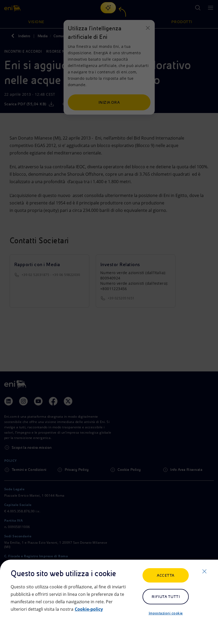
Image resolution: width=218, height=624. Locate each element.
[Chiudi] (204, 571)
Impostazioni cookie (166, 613)
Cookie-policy (89, 609)
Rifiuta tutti (166, 596)
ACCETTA (165, 575)
